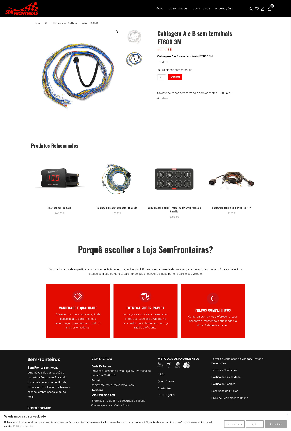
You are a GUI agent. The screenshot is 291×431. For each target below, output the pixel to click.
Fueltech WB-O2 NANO (34, 208)
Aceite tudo (276, 424)
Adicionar (175, 77)
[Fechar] (287, 414)
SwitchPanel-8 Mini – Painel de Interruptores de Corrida (148, 209)
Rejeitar (255, 424)
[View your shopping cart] (269, 8)
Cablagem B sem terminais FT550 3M (91, 208)
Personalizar (233, 424)
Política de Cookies (23, 426)
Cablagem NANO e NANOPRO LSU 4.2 (206, 208)
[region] (145, 421)
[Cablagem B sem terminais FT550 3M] (91, 179)
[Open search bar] (251, 9)
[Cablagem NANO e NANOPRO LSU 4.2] (206, 179)
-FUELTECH (49, 22)
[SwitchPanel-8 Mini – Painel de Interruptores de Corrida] (148, 179)
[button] (174, 69)
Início (38, 22)
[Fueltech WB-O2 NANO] (34, 179)
